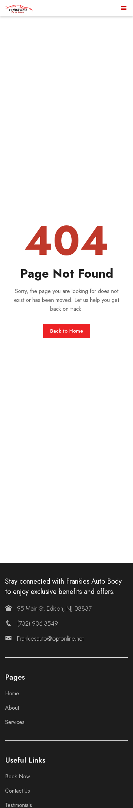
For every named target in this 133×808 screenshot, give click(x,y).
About (12, 708)
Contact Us (17, 791)
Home (12, 693)
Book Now (17, 776)
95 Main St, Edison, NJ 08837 (54, 608)
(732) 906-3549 (37, 623)
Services (15, 722)
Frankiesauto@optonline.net (50, 638)
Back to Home (66, 331)
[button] (123, 8)
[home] (18, 8)
